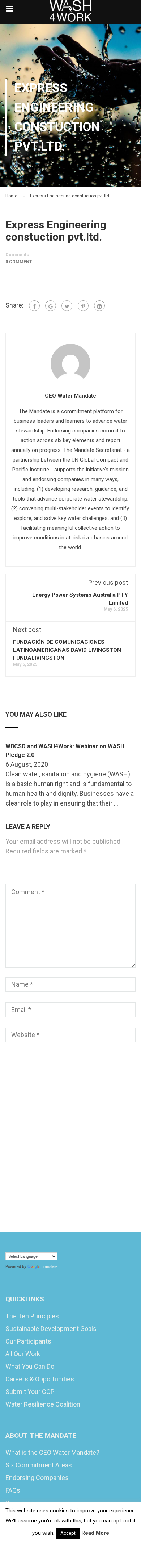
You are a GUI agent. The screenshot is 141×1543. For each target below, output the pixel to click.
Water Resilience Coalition (42, 1404)
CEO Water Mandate (70, 396)
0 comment (18, 261)
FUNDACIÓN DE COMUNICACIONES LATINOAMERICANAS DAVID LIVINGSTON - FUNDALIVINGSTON (69, 650)
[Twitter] (66, 305)
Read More (95, 1533)
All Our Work (22, 1354)
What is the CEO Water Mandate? (52, 1452)
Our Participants (28, 1341)
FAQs (12, 1490)
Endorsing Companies (37, 1477)
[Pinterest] (83, 305)
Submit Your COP (30, 1391)
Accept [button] (68, 1533)
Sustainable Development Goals (51, 1328)
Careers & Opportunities (39, 1379)
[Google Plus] (50, 305)
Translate (49, 1266)
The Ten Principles (32, 1316)
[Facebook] (34, 305)
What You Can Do (29, 1366)
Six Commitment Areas (38, 1465)
